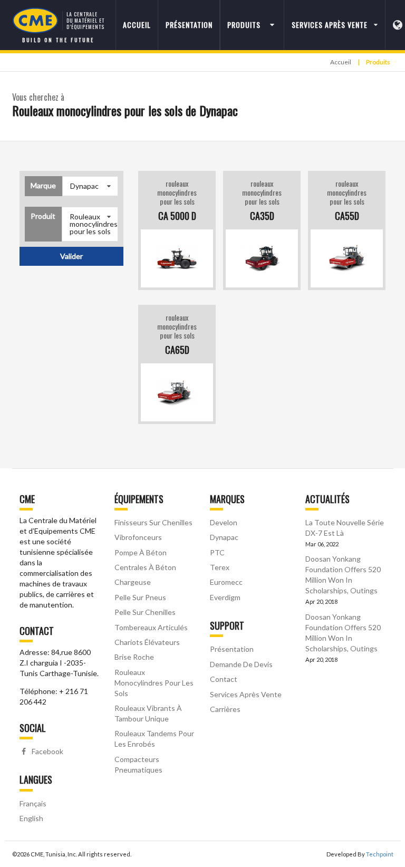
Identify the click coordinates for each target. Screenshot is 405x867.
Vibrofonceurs (138, 537)
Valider (71, 256)
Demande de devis (241, 664)
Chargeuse (132, 581)
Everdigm (225, 597)
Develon (223, 522)
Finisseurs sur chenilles (153, 522)
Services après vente (246, 694)
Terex (219, 567)
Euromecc (226, 581)
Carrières (225, 709)
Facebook (46, 751)
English (31, 818)
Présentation (189, 24)
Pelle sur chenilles (145, 612)
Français (33, 803)
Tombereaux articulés (151, 627)
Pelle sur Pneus (140, 597)
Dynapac (224, 537)
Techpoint (379, 854)
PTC (217, 552)
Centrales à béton (145, 567)
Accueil (137, 24)
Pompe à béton (140, 552)
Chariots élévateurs (147, 642)
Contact (223, 679)
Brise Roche (134, 656)
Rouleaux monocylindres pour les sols (154, 683)
